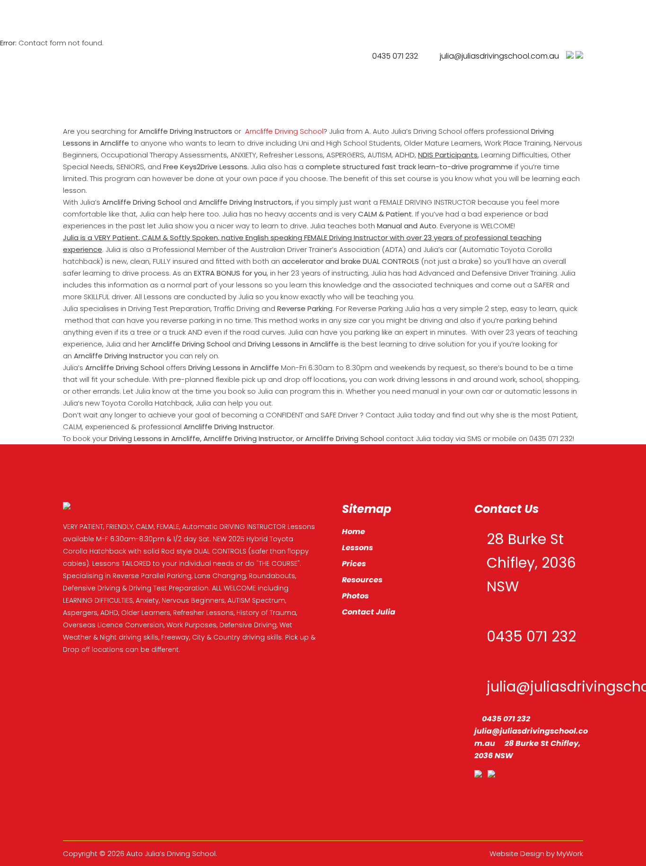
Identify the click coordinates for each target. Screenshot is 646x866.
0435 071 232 (394, 56)
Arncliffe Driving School (283, 131)
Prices (354, 564)
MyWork (570, 853)
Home (353, 532)
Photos (355, 596)
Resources (362, 580)
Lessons (357, 548)
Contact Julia (368, 612)
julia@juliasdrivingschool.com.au (499, 56)
